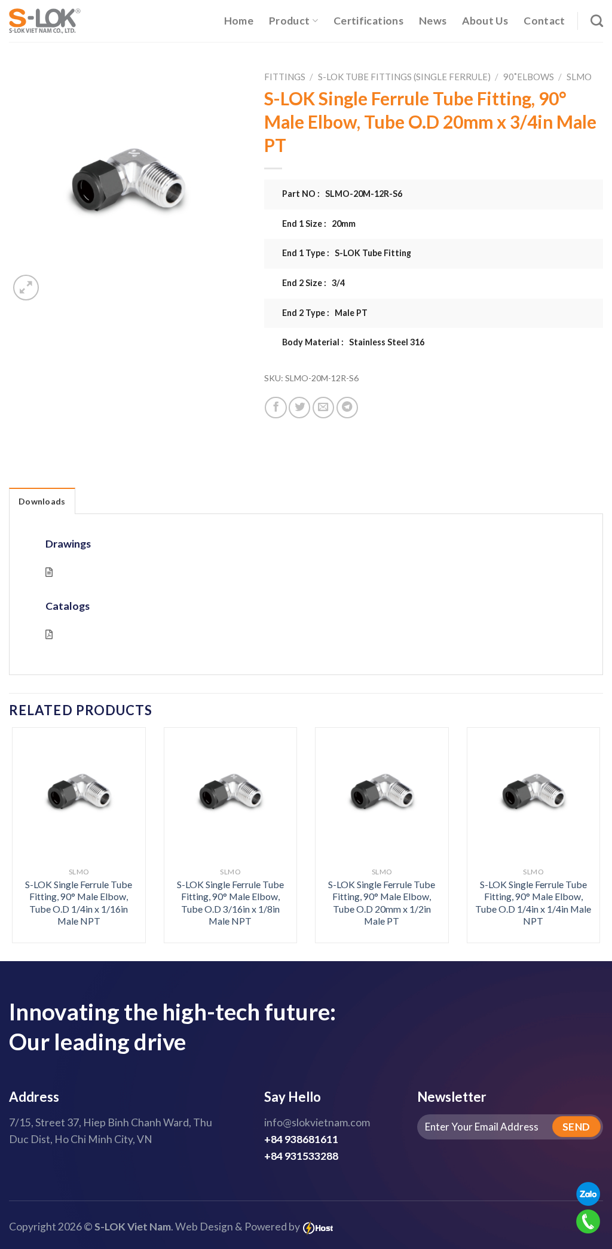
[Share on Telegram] (347, 407)
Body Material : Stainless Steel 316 (353, 342)
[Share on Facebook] (275, 407)
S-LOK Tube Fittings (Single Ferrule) (404, 76)
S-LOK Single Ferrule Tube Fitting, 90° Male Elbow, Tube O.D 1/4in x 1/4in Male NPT (533, 903)
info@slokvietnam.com (317, 1122)
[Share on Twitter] (299, 407)
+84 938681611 (301, 1139)
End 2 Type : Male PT (325, 313)
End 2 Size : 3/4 (313, 283)
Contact (544, 20)
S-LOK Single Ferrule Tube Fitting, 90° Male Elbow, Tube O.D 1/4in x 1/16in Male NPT (78, 903)
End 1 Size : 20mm (319, 223)
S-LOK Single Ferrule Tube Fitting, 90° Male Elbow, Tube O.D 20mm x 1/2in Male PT (381, 903)
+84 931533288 (301, 1156)
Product (289, 20)
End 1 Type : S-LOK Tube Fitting (346, 253)
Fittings (284, 76)
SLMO (579, 76)
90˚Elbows (528, 76)
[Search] (596, 20)
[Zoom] (26, 287)
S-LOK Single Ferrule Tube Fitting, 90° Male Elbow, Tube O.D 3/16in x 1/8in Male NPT (230, 903)
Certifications (368, 20)
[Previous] (30, 814)
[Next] (582, 814)
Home (238, 20)
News (432, 20)
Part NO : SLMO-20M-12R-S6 (342, 194)
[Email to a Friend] (323, 407)
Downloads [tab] (42, 501)
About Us (485, 20)
